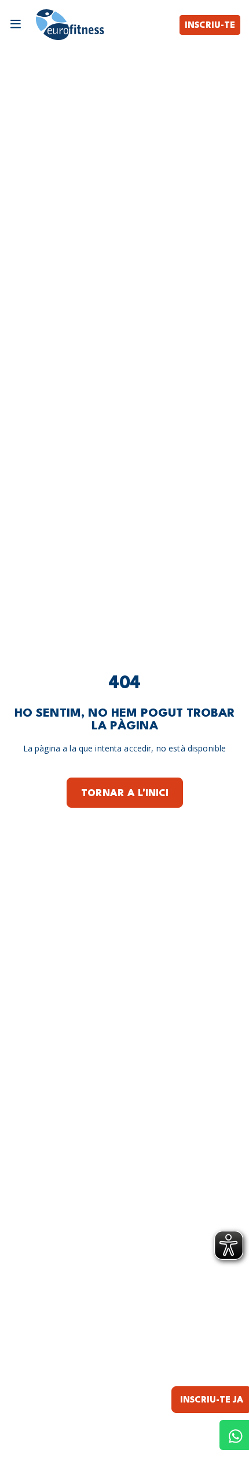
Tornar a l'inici (125, 793)
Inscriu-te (210, 25)
